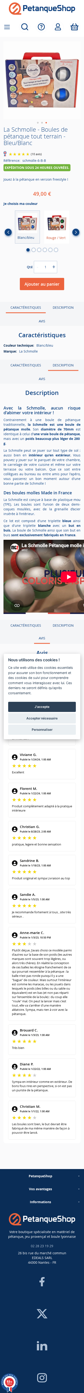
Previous (8, 232)
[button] (38, 122)
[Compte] (58, 27)
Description (63, 307)
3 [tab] (39, 250)
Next (75, 232)
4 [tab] (44, 250)
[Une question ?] (41, 27)
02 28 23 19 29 (42, 1246)
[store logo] (42, 8)
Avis (42, 321)
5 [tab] (50, 250)
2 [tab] (33, 250)
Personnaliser (42, 729)
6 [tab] (56, 250)
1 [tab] (28, 250)
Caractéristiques (25, 307)
